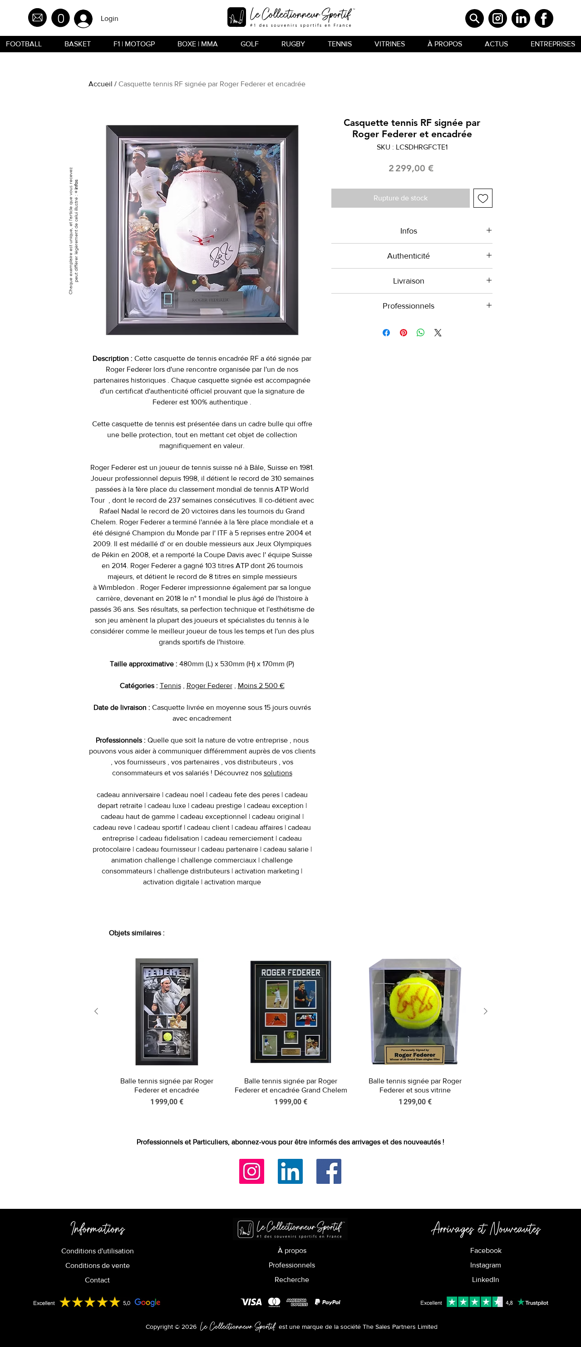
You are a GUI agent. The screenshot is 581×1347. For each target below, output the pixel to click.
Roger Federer (209, 685)
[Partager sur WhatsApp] (420, 332)
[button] (60, 18)
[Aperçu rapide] (166, 1011)
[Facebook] (328, 1171)
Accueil (101, 84)
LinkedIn (485, 1279)
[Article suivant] (485, 1011)
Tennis (170, 685)
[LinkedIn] (290, 1171)
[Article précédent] (96, 1011)
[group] (291, 1035)
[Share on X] (438, 332)
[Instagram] (251, 1171)
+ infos (76, 186)
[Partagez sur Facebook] (386, 332)
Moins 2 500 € (261, 685)
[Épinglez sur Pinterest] (403, 332)
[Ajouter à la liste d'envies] (482, 198)
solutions (278, 773)
